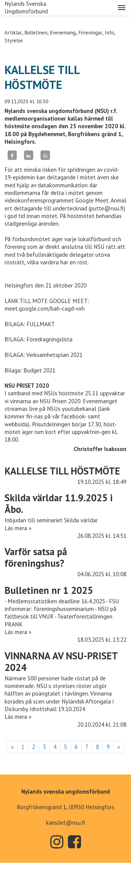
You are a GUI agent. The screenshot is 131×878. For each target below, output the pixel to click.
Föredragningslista (50, 339)
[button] (121, 7)
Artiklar (13, 32)
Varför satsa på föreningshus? (36, 557)
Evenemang (63, 32)
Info (109, 32)
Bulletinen (35, 32)
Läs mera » (18, 528)
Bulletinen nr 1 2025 (49, 590)
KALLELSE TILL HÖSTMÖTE (62, 470)
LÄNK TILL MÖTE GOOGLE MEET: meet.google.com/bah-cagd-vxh (47, 304)
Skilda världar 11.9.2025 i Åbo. (59, 503)
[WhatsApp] (45, 155)
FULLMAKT (41, 324)
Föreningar (90, 32)
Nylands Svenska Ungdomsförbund (26, 7)
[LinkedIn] (28, 155)
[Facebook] (12, 155)
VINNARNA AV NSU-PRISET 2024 (61, 661)
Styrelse (14, 40)
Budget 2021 (39, 370)
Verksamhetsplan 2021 (54, 354)
